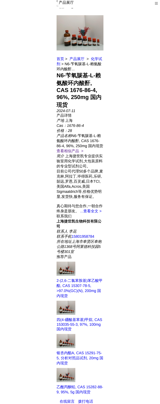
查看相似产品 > (70, 151)
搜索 (72, 8)
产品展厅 (76, 59)
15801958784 (83, 236)
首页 (60, 59)
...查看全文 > (91, 211)
